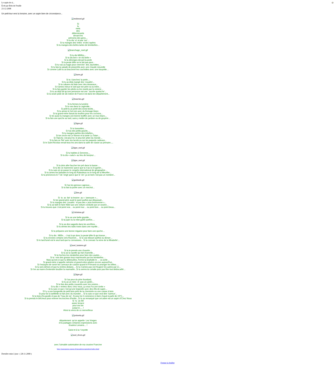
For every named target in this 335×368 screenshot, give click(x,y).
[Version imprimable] (332, 2)
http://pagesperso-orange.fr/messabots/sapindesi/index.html (78, 349)
